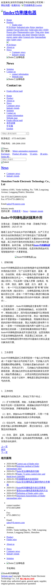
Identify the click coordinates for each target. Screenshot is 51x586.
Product (10, 22)
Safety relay (16, 39)
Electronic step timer (21, 35)
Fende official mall (15, 91)
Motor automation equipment (25, 151)
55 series (33, 154)
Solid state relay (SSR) (39, 30)
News (9, 50)
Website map (17, 76)
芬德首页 (16, 211)
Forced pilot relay (21, 30)
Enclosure (5, 154)
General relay (29, 37)
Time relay (39, 32)
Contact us (11, 71)
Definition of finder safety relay (30, 493)
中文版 (10, 126)
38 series (43, 154)
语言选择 (11, 123)
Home (9, 20)
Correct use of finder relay (28, 464)
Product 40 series (19, 154)
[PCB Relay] (8, 42)
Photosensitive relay (26, 32)
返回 (3, 449)
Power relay (12, 32)
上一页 (4, 446)
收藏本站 (15, 5)
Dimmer (34, 35)
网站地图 (5, 5)
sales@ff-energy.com (16, 204)
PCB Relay (11, 27)
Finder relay (12, 539)
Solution (10, 69)
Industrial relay (23, 27)
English (38, 5)
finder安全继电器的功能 (28, 471)
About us (10, 47)
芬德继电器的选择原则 (27, 479)
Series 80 (5, 157)
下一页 (4, 452)
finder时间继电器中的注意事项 (31, 487)
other (20, 37)
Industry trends (18, 55)
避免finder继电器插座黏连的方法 (32, 490)
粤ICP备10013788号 (27, 579)
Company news (18, 52)
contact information (20, 74)
